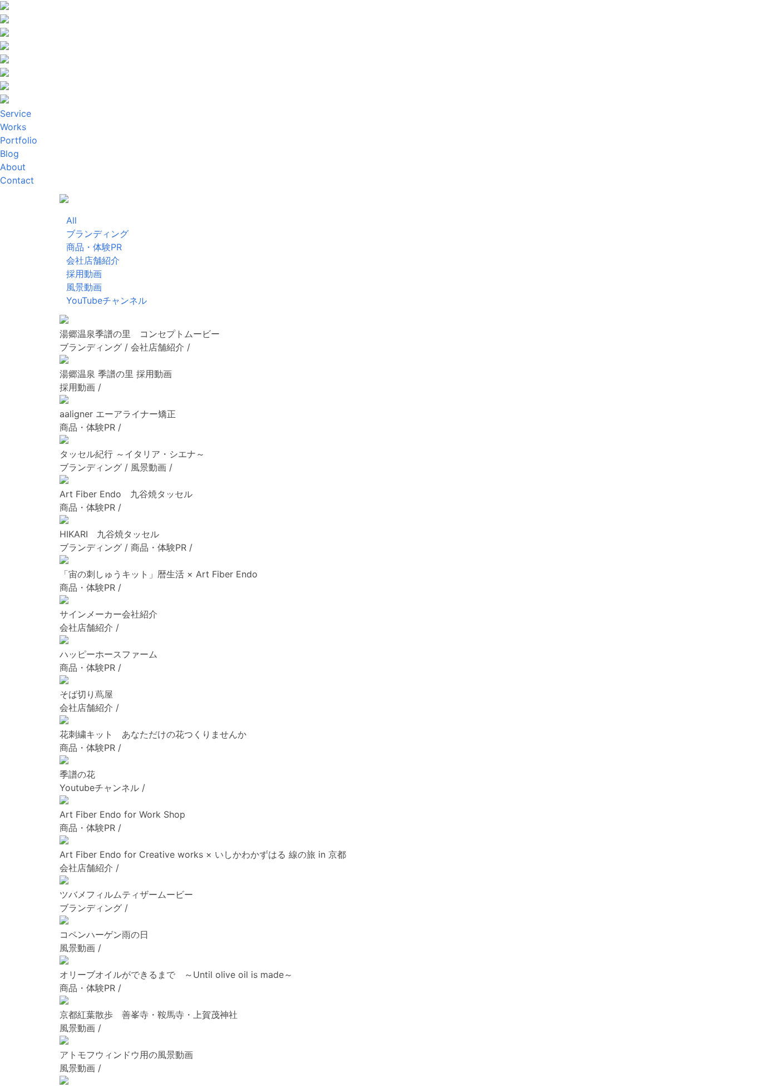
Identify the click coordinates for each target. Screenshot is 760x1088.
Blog (9, 153)
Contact (17, 180)
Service (15, 113)
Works (13, 126)
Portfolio (18, 140)
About (13, 166)
